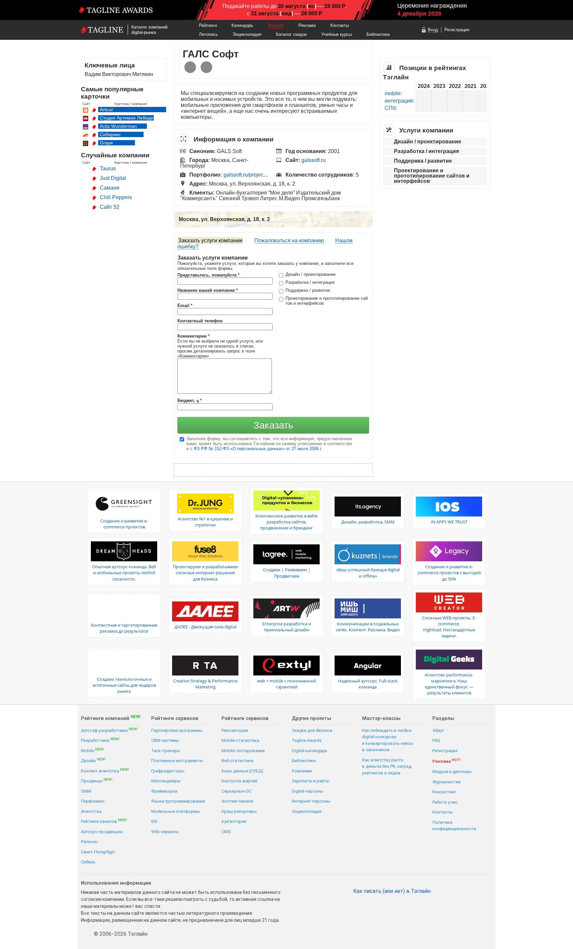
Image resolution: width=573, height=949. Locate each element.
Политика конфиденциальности (454, 825)
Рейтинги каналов (104, 821)
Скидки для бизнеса (312, 730)
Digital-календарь (309, 750)
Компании (302, 770)
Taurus (108, 168)
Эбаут (438, 730)
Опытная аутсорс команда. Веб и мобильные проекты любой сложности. (124, 573)
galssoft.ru (313, 160)
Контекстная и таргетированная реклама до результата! (124, 628)
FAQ (436, 740)
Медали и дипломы (452, 771)
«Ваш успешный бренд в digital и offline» (368, 573)
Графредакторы (167, 770)
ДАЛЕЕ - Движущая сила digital (205, 627)
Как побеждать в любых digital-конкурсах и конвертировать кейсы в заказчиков (387, 740)
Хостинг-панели (237, 801)
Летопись (208, 34)
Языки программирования (178, 801)
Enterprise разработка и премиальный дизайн (286, 627)
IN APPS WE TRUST (449, 522)
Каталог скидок (291, 34)
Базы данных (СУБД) (242, 770)
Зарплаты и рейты (311, 780)
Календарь (242, 25)
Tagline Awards (307, 740)
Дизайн (93, 760)
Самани (109, 188)
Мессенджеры (166, 780)
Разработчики (100, 740)
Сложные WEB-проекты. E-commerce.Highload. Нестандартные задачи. (449, 627)
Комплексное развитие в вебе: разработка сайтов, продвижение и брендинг (286, 522)
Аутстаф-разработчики (109, 730)
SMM (86, 791)
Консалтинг (444, 791)
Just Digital (113, 178)
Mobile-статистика (240, 740)
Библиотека (378, 34)
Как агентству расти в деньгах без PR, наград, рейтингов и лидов (387, 766)
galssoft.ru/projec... (245, 175)
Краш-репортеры (239, 811)
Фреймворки (164, 791)
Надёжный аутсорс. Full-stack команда (368, 684)
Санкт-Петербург (98, 851)
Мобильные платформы (175, 811)
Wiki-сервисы (165, 831)
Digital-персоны (307, 791)
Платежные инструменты (177, 760)
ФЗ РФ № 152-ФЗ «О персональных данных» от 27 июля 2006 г (257, 448)
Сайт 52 (109, 207)
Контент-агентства (105, 770)
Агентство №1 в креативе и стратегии (205, 522)
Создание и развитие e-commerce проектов (124, 524)
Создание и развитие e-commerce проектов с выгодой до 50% (449, 573)
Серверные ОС (236, 791)
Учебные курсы (336, 34)
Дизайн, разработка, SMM (368, 522)
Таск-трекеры (165, 750)
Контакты (339, 25)
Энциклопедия (246, 34)
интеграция (399, 101)
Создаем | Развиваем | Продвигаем (286, 573)
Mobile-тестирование (243, 750)
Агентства (91, 811)
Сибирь (88, 861)
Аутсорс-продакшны (102, 831)
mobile (393, 93)
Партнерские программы (176, 730)
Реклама (307, 25)
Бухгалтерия (234, 821)
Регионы (89, 841)
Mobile (92, 750)
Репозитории (235, 730)
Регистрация (456, 29)
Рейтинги (208, 25)
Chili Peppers (116, 197)
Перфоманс (92, 801)
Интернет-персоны (311, 801)
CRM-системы (165, 740)
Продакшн (96, 780)
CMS (226, 831)
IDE (154, 821)
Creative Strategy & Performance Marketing (205, 684)
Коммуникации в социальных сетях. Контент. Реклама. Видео (368, 627)
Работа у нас (445, 802)
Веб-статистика (237, 760)
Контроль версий (239, 780)
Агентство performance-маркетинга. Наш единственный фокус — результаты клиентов (449, 684)
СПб (390, 108)
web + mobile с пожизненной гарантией (286, 684)
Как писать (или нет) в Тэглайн (392, 891)
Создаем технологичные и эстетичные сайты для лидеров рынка (124, 685)
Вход (433, 29)
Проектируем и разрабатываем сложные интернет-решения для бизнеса (205, 573)
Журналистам (446, 781)
